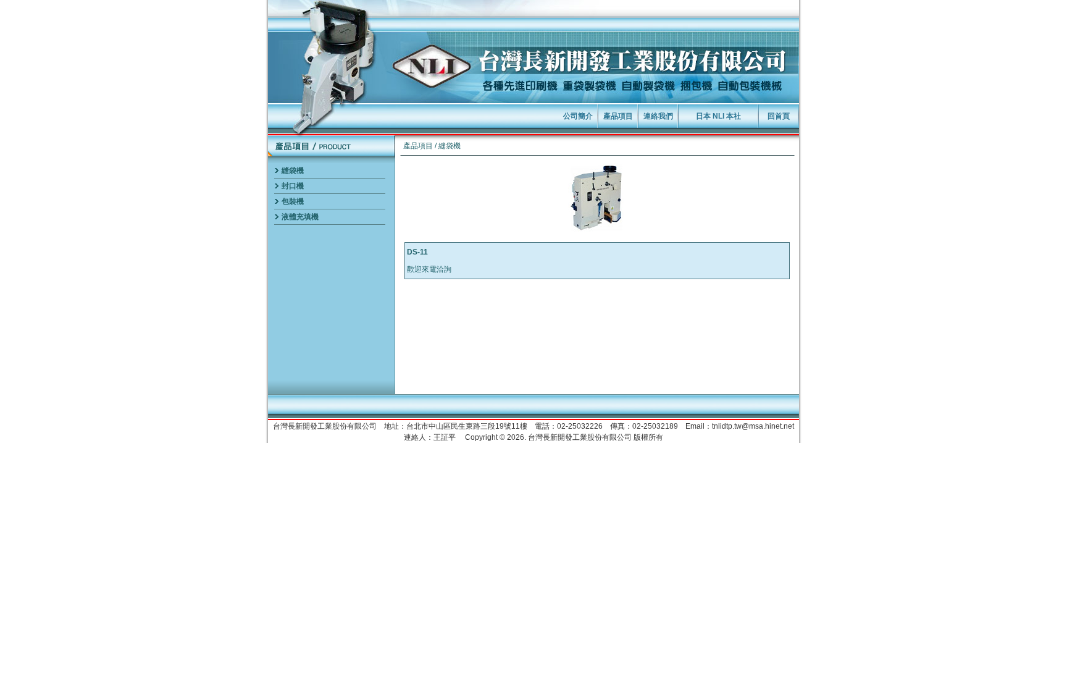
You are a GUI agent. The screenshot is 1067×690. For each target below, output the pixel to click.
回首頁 (779, 116)
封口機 (293, 186)
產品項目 (618, 116)
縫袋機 (293, 170)
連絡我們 (658, 116)
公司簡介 (578, 116)
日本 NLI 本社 (718, 116)
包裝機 (293, 201)
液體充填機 (300, 216)
